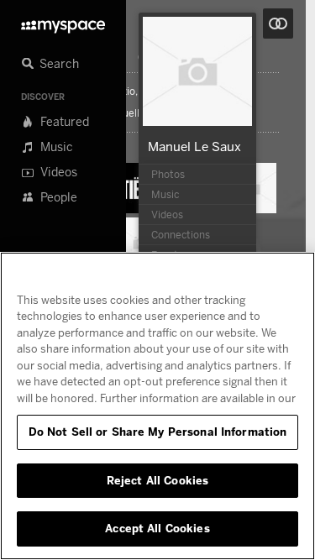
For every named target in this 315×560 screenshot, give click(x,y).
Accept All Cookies (157, 528)
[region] (157, 406)
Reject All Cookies (157, 480)
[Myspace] (63, 22)
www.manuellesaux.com (133, 113)
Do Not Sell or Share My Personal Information (158, 431)
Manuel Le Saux (194, 146)
